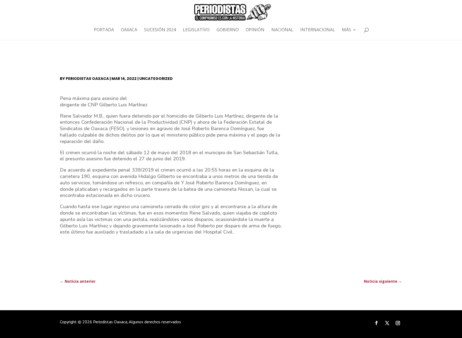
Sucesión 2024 (160, 30)
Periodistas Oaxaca (87, 78)
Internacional (317, 30)
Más (346, 30)
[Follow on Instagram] (398, 323)
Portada (104, 30)
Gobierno (228, 30)
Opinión (255, 30)
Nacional (282, 30)
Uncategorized (156, 78)
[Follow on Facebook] (376, 323)
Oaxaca (129, 30)
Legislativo (196, 30)
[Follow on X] (387, 323)
